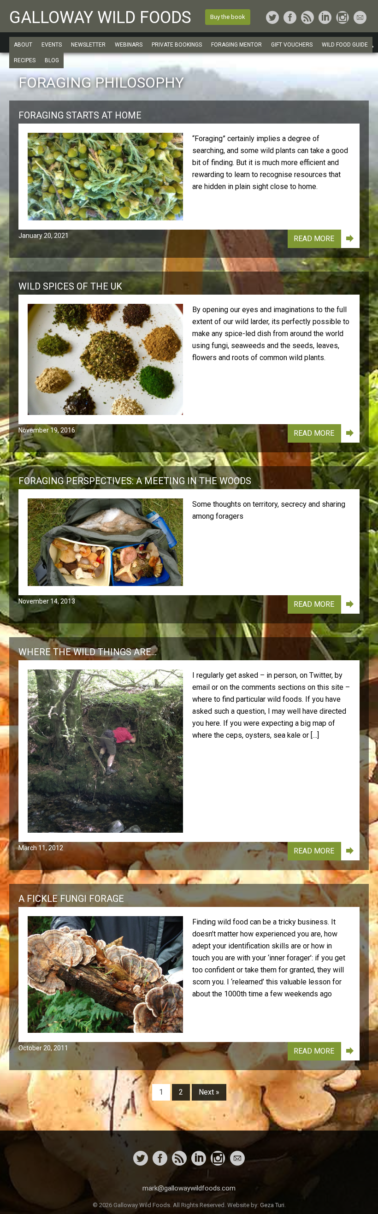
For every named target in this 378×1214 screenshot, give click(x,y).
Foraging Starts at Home (80, 115)
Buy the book (227, 16)
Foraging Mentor (236, 44)
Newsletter (88, 44)
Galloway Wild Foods (100, 17)
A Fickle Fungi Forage (71, 898)
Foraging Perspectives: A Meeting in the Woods (134, 480)
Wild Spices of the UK (70, 286)
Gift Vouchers (292, 44)
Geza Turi (272, 1205)
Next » (209, 1092)
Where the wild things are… (87, 651)
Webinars (128, 44)
